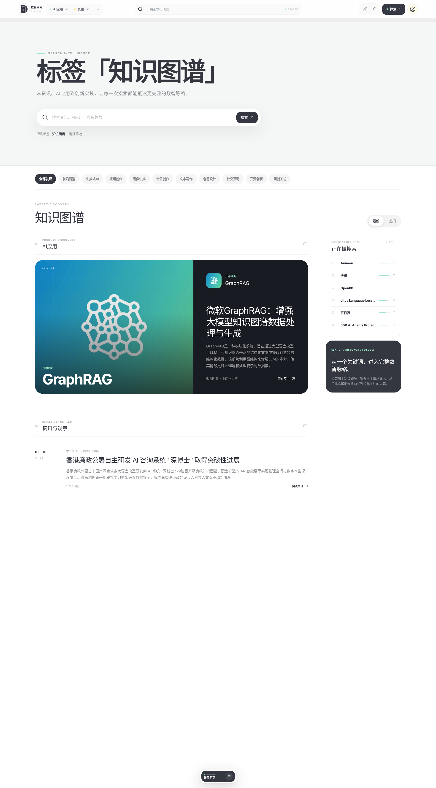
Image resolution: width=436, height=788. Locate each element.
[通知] (374, 9)
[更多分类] (97, 9)
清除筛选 (75, 134)
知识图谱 (212, 378)
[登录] (413, 9)
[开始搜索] (140, 9)
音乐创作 (162, 179)
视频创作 (115, 179)
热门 (392, 221)
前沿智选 (68, 179)
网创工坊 (280, 179)
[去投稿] (364, 9)
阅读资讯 (297, 486)
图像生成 (139, 179)
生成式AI (92, 179)
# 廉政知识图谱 (90, 451)
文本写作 (186, 179)
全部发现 (45, 179)
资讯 (81, 9)
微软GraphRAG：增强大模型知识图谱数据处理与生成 (250, 322)
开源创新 (256, 179)
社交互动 (233, 179)
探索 (395, 9)
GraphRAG (237, 283)
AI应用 (58, 9)
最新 (376, 221)
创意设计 (209, 179)
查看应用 (284, 378)
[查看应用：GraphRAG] (214, 280)
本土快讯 (71, 451)
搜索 (244, 117)
